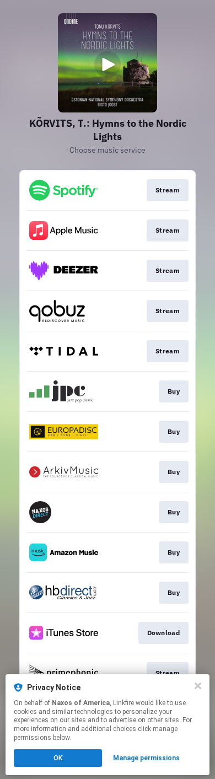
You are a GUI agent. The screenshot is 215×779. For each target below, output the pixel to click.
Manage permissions (146, 758)
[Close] (198, 686)
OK (57, 758)
